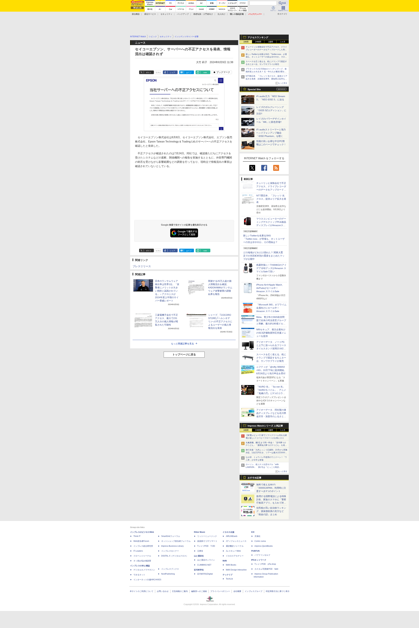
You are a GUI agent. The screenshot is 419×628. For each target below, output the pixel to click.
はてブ (188, 72)
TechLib (229, 579)
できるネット (139, 575)
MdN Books (231, 565)
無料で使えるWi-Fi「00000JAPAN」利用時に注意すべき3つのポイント (271, 487)
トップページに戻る (184, 354)
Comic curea (260, 541)
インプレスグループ (253, 591)
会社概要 (237, 591)
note (205, 72)
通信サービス (150, 14)
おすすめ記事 (254, 477)
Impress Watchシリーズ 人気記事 (265, 425)
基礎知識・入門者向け (203, 14)
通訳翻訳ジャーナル (235, 546)
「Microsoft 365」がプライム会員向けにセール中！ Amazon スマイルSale (271, 307)
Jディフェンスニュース (236, 541)
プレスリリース (142, 266)
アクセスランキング (258, 37)
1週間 (270, 42)
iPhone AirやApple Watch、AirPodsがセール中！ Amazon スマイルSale (270, 288)
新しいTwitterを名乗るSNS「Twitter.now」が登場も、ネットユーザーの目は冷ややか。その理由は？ (264, 238)
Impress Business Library (172, 546)
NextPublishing (168, 574)
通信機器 (136, 14)
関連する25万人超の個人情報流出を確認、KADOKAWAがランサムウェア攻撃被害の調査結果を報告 (220, 287)
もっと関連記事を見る (182, 343)
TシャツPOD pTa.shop (265, 564)
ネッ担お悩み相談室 (142, 561)
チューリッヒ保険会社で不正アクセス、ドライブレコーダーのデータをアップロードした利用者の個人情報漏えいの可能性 (266, 50)
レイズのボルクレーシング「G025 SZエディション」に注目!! (271, 110)
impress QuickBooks (264, 546)
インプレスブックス (170, 569)
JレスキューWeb (233, 551)
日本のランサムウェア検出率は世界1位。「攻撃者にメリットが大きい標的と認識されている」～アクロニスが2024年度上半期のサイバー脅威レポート (167, 291)
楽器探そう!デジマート (207, 541)
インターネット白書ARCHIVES (147, 579)
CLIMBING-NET (204, 565)
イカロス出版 (228, 532)
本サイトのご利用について (141, 591)
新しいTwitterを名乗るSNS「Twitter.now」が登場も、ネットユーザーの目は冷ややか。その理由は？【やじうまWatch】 (266, 57)
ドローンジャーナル (142, 556)
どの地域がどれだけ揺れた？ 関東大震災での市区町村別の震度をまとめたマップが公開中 (263, 255)
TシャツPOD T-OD (206, 546)
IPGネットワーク (258, 560)
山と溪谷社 (199, 556)
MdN (225, 561)
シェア (172, 72)
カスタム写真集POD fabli (266, 569)
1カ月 (282, 42)
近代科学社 (199, 570)
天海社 (257, 536)
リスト (158, 72)
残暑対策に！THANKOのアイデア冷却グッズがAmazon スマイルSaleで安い (271, 268)
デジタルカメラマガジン (144, 570)
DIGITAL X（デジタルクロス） (174, 556)
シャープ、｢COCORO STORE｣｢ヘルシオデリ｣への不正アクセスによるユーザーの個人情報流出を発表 (220, 321)
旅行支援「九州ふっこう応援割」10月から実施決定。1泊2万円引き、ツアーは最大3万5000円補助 (266, 453)
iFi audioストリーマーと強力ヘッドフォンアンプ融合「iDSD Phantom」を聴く (271, 132)
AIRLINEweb (231, 536)
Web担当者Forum (141, 541)
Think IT (136, 536)
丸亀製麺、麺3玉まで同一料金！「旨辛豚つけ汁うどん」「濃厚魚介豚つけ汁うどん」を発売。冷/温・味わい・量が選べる (266, 445)
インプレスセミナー (170, 551)
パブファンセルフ (262, 555)
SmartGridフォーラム (170, 536)
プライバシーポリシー (220, 591)
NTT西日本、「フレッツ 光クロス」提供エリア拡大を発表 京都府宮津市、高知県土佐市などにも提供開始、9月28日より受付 (266, 79)
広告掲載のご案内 (180, 591)
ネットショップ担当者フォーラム (176, 541)
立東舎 (200, 551)
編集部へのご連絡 (199, 591)
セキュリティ (166, 14)
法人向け (221, 14)
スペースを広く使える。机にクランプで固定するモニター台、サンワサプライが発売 (271, 357)
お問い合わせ (163, 591)
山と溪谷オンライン (206, 560)
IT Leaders (138, 551)
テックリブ (227, 575)
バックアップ (183, 14)
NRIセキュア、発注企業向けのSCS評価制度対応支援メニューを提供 (271, 332)
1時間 (245, 42)
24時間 (258, 42)
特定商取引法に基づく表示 (277, 591)
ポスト (148, 72)
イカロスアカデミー (235, 556)
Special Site (254, 89)
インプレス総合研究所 (143, 546)
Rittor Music (199, 532)
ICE (253, 532)
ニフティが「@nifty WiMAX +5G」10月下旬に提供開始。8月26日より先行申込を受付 (271, 370)
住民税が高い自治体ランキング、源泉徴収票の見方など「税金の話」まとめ (271, 511)
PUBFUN (255, 551)
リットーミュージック (207, 536)
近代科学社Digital (205, 574)
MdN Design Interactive (236, 570)
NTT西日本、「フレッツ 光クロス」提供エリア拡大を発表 (271, 198)
